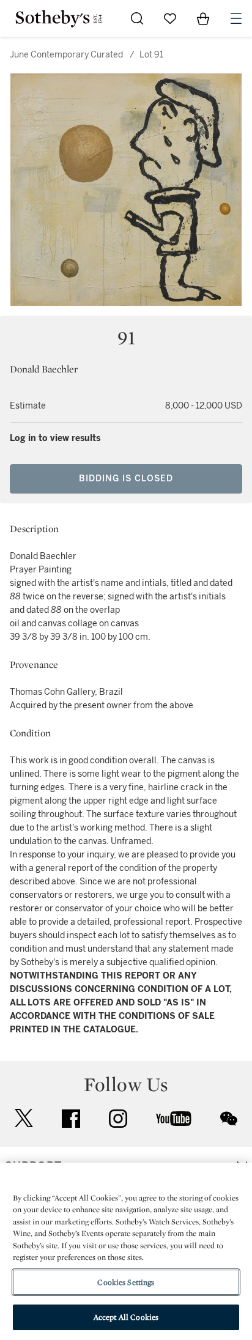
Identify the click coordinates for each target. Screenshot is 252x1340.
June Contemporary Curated (66, 55)
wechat (228, 1118)
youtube (173, 1118)
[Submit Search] (137, 18)
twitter (24, 1118)
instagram (118, 1118)
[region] (126, 1251)
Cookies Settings (125, 1282)
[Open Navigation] (236, 18)
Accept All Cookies (126, 1317)
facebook (71, 1118)
